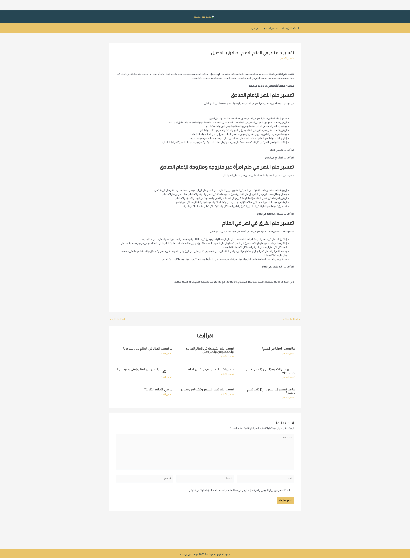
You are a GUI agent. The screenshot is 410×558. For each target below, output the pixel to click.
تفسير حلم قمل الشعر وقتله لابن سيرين (207, 389)
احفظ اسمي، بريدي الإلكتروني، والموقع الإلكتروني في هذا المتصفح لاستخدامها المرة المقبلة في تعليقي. (239, 490)
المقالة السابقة (292, 319)
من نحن (255, 28)
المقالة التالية (117, 319)
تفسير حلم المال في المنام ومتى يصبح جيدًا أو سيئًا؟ (144, 370)
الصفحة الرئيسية (290, 28)
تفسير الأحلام (271, 28)
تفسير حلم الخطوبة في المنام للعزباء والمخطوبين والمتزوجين (210, 350)
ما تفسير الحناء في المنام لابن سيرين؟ (147, 348)
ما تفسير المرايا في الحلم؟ (278, 348)
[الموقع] (144, 479)
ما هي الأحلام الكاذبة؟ (158, 389)
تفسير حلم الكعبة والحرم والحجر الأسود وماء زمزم (269, 370)
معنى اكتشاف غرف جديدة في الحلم (211, 369)
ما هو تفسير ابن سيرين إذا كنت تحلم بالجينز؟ (271, 391)
